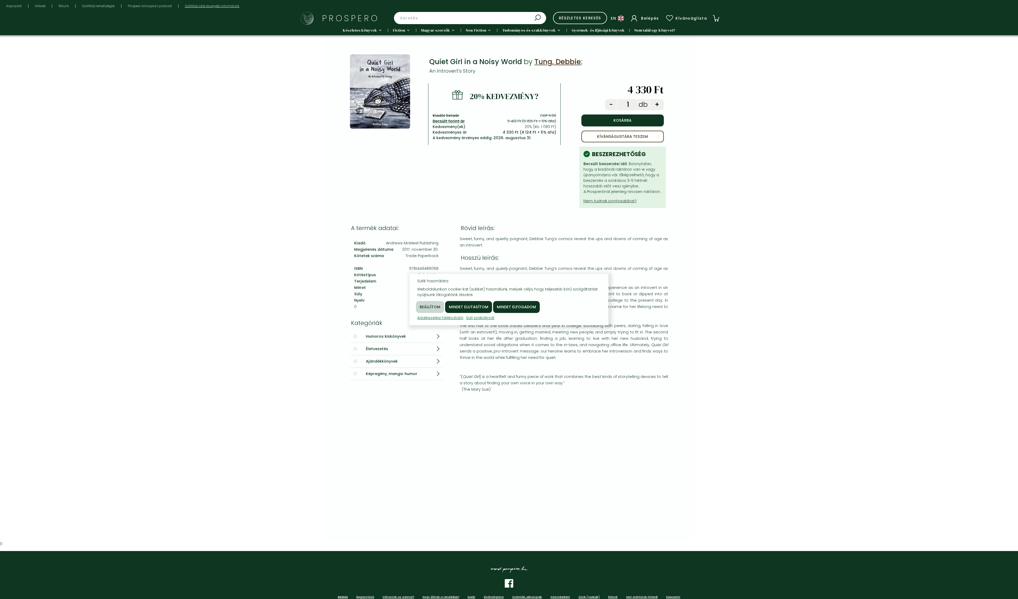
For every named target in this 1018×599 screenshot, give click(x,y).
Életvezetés (377, 348)
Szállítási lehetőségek (98, 6)
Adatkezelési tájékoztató (440, 317)
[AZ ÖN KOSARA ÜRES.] (716, 18)
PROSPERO (351, 18)
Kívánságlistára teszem (622, 136)
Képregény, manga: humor (391, 373)
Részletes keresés (580, 18)
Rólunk (64, 6)
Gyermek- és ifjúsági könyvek (598, 30)
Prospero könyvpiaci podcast (150, 6)
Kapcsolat (14, 6)
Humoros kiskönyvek (386, 336)
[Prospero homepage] (307, 18)
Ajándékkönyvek (382, 361)
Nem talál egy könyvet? (654, 30)
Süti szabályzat (480, 317)
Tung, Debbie (557, 62)
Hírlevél (40, 6)
